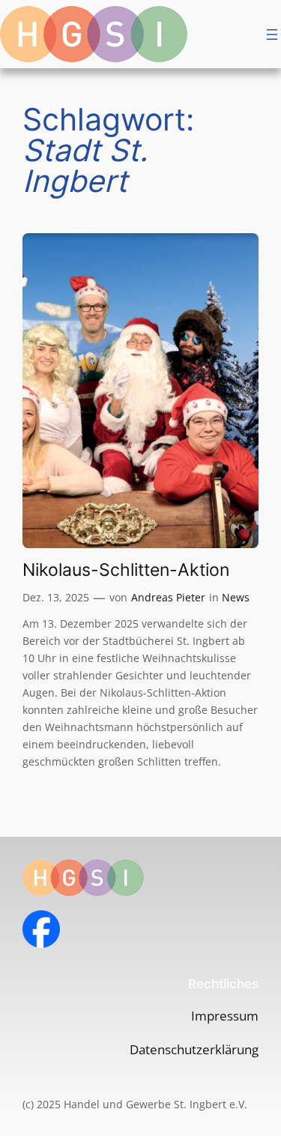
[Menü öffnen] (272, 34)
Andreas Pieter (168, 597)
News (236, 597)
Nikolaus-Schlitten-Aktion (125, 569)
